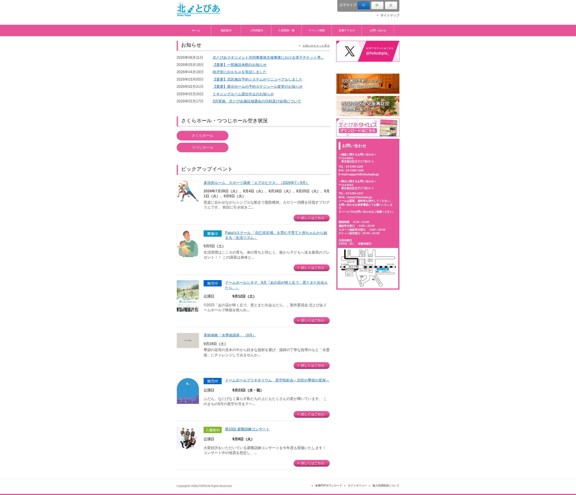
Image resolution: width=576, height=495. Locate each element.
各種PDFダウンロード (328, 485)
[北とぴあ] (198, 9)
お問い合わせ (378, 30)
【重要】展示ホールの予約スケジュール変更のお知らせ (258, 87)
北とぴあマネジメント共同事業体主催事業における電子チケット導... (268, 57)
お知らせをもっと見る (316, 45)
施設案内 (226, 30)
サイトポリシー (357, 485)
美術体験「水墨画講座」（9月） (230, 335)
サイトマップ (389, 15)
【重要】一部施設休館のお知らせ (240, 65)
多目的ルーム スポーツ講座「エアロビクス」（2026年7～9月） (256, 183)
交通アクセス (347, 30)
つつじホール (202, 147)
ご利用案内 (256, 30)
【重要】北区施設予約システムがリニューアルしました (258, 79)
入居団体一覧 (286, 30)
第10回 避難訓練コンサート (247, 429)
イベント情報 (316, 30)
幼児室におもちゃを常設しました (240, 72)
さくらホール (202, 135)
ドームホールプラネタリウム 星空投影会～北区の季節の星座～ (277, 380)
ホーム (196, 30)
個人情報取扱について (385, 485)
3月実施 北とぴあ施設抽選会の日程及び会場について (257, 101)
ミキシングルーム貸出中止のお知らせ (243, 94)
